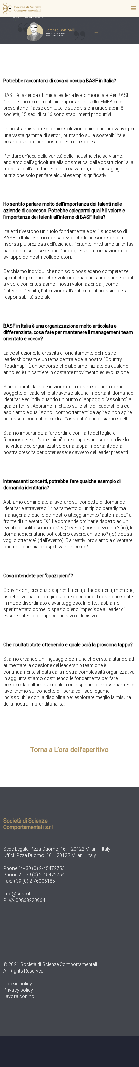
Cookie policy (17, 983)
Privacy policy (18, 990)
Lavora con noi (19, 996)
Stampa (96, 32)
